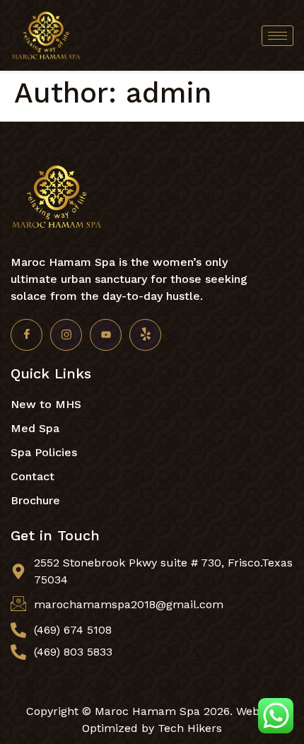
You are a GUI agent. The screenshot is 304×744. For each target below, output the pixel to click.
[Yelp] (145, 335)
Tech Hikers (190, 728)
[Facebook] (26, 335)
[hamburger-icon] (277, 35)
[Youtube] (106, 335)
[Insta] (66, 335)
